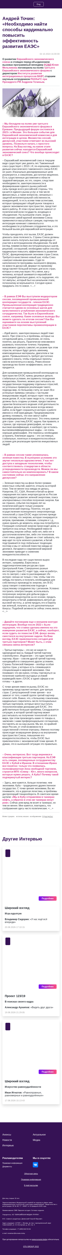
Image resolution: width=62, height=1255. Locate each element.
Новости (7, 1140)
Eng (38, 4)
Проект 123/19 (15, 996)
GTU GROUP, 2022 (31, 1247)
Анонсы (6, 1134)
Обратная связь (31, 1174)
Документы (7, 1167)
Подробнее (48, 898)
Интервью (8, 1145)
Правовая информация (31, 1180)
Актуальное (39, 1134)
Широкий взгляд (17, 908)
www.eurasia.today (39, 1239)
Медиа (36, 1140)
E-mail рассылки (31, 1185)
